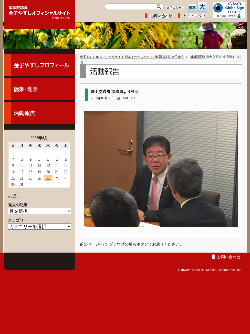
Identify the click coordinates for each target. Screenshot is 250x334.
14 (57, 165)
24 (21, 178)
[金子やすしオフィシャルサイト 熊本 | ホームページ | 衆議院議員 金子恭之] (39, 11)
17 (21, 172)
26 (39, 178)
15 (65, 165)
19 (39, 172)
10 (21, 165)
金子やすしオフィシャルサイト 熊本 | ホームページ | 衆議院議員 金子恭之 (132, 57)
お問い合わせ (228, 257)
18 (30, 172)
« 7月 (12, 196)
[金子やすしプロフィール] (39, 65)
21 (57, 172)
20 (48, 172)
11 (30, 165)
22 (65, 172)
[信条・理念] (39, 89)
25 (30, 178)
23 (13, 178)
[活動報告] (39, 113)
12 (39, 165)
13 (48, 165)
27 (48, 178)
